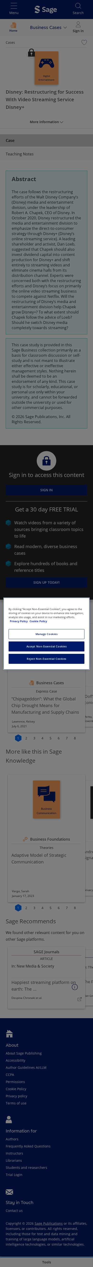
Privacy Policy (19, 621)
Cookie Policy (38, 621)
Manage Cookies (47, 634)
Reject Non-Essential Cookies (46, 658)
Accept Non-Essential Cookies (46, 646)
